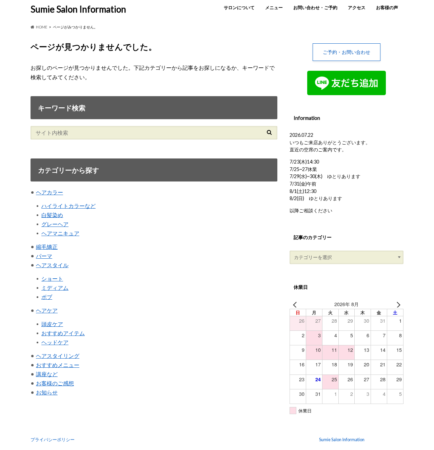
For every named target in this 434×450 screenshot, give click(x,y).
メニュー (274, 7)
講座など (47, 374)
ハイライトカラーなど (68, 205)
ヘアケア (47, 310)
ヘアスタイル (52, 265)
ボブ (46, 297)
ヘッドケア (54, 342)
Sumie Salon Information (78, 9)
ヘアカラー (49, 192)
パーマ (44, 256)
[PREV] (296, 304)
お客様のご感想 (55, 383)
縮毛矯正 (47, 246)
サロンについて (239, 7)
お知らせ (47, 392)
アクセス (357, 7)
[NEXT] (397, 304)
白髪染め (52, 215)
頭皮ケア (52, 324)
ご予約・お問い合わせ (346, 52)
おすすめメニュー (57, 365)
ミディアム (54, 287)
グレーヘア (54, 224)
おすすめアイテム (63, 333)
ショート (52, 278)
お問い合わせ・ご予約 (315, 7)
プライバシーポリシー (53, 439)
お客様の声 (387, 7)
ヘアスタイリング (57, 355)
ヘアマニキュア (60, 233)
